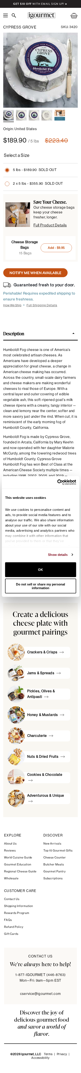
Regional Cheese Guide (20, 871)
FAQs (8, 920)
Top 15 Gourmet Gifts (58, 850)
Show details (58, 555)
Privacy (62, 1054)
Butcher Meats (53, 864)
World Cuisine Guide (18, 857)
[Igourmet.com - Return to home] (41, 15)
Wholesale (11, 878)
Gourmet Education (17, 864)
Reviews (10, 850)
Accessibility (40, 1058)
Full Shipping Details (42, 305)
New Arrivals (52, 843)
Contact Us (11, 899)
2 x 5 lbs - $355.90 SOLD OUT (38, 183)
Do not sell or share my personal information (40, 586)
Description (13, 333)
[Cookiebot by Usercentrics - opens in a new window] (57, 482)
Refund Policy (13, 926)
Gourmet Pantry (54, 871)
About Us (10, 843)
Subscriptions (53, 878)
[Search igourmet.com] (15, 15)
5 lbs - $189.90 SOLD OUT (35, 170)
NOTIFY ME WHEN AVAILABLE (35, 272)
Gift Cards (11, 933)
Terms (48, 1054)
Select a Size (16, 155)
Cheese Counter (54, 857)
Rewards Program (16, 913)
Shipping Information (18, 906)
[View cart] (71, 15)
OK (40, 570)
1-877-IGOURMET (40, 975)
